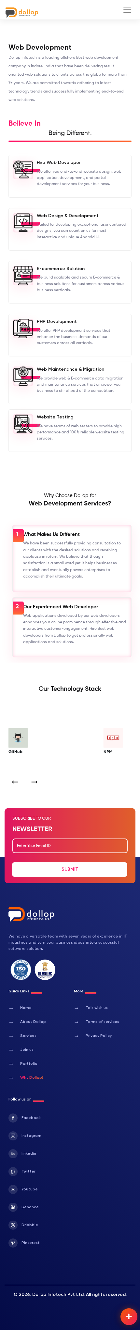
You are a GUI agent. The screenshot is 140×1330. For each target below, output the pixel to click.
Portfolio (22, 1064)
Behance (30, 1207)
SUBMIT (70, 869)
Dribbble (29, 1225)
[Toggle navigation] (127, 10)
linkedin (28, 1154)
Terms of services (96, 1022)
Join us (21, 1050)
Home (20, 1008)
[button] (14, 782)
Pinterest (30, 1243)
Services (22, 1036)
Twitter (28, 1172)
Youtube (29, 1189)
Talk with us (91, 1008)
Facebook (31, 1118)
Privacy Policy (93, 1036)
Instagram (31, 1136)
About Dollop (27, 1022)
